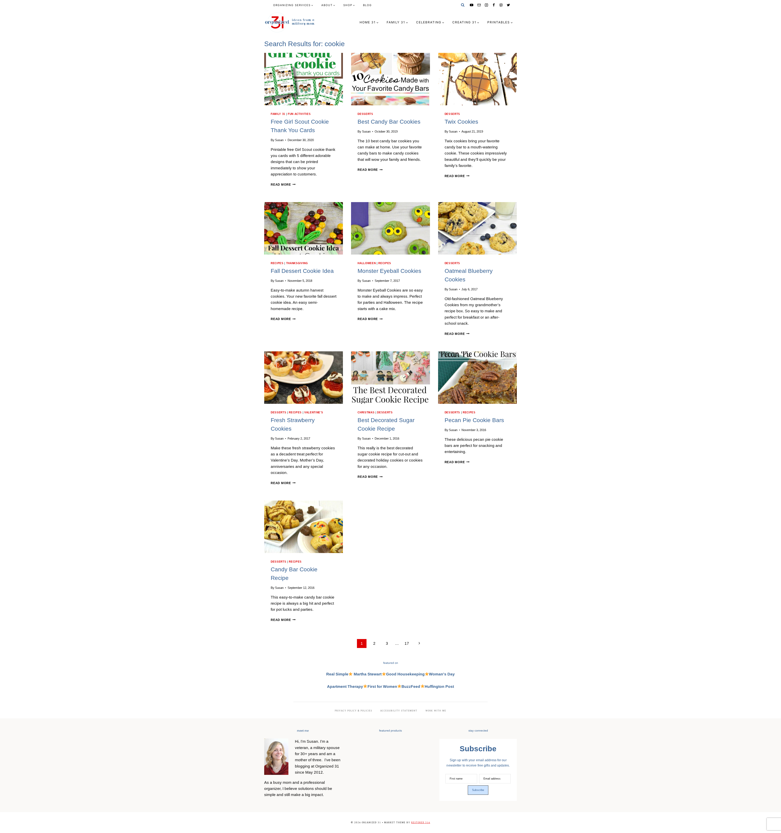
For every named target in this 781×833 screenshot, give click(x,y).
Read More (283, 184)
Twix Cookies (461, 122)
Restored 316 (420, 822)
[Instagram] (486, 5)
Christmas (366, 412)
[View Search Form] (462, 5)
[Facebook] (493, 5)
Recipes (277, 263)
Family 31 (278, 113)
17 (407, 643)
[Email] (479, 5)
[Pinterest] (501, 5)
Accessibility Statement (398, 710)
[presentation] (303, 79)
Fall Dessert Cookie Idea (302, 271)
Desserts (365, 113)
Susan (279, 140)
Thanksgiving (297, 263)
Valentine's (313, 412)
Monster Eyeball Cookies (389, 271)
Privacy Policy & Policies (353, 710)
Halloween (367, 263)
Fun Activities (299, 113)
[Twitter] (508, 5)
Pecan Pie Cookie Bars (474, 420)
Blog (367, 5)
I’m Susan (309, 741)
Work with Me (435, 710)
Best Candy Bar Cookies (389, 122)
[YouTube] (471, 5)
